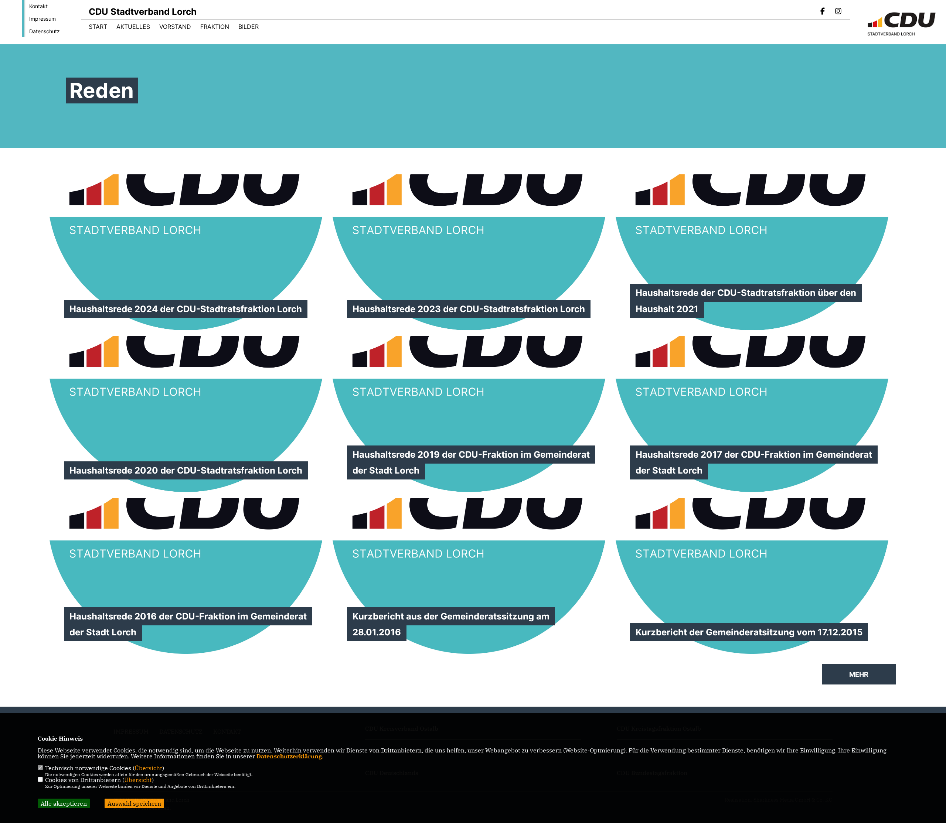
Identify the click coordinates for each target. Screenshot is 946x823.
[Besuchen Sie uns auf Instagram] (838, 11)
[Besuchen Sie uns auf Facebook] (823, 11)
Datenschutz (44, 31)
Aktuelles (133, 27)
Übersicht (148, 768)
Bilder (248, 27)
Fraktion (214, 27)
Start (98, 27)
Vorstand (175, 27)
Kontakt (38, 6)
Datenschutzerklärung (289, 756)
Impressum (42, 19)
